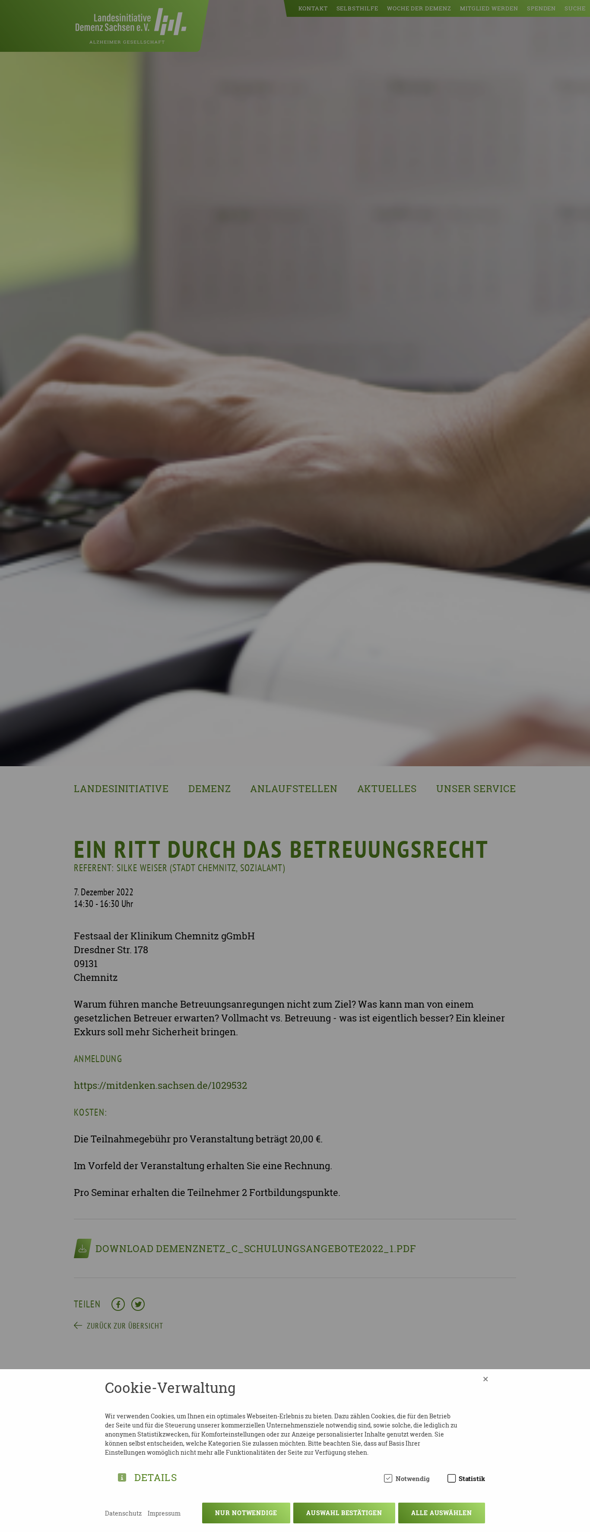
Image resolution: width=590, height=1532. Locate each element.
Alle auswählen (441, 1513)
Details (155, 1476)
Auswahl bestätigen (344, 1513)
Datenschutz (123, 1513)
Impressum (164, 1513)
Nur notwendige (246, 1513)
